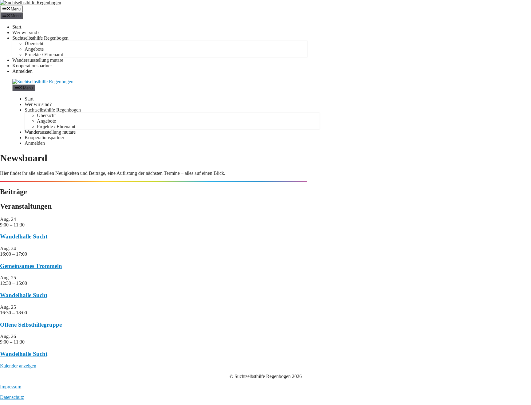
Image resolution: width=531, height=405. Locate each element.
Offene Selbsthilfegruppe (31, 324)
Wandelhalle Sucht (23, 236)
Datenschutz (12, 397)
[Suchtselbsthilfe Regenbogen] (42, 81)
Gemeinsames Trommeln (31, 266)
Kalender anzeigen (18, 365)
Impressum (10, 386)
